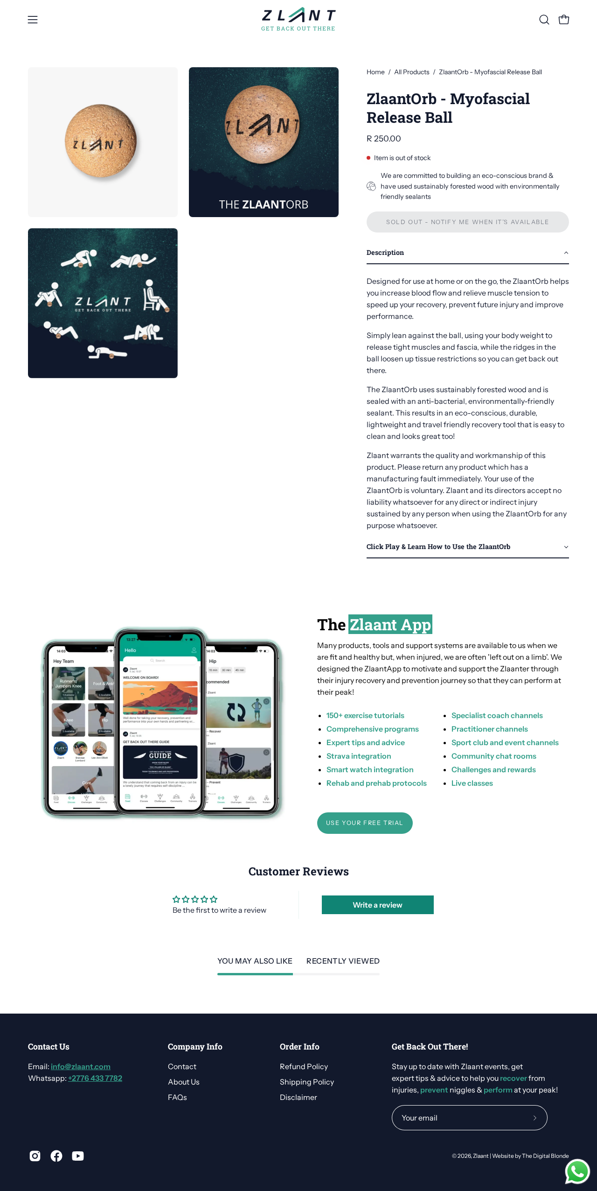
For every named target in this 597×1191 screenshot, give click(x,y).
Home (376, 72)
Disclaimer (298, 1097)
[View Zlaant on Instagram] (35, 1156)
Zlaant (481, 1155)
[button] (544, 19)
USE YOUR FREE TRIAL (365, 822)
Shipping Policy (307, 1081)
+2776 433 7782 (95, 1078)
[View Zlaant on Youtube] (78, 1156)
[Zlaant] (298, 19)
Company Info (195, 1047)
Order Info (299, 1047)
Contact (182, 1066)
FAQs (177, 1097)
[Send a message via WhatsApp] (577, 1171)
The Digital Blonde (545, 1155)
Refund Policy (304, 1066)
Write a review (378, 904)
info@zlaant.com (81, 1066)
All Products (412, 72)
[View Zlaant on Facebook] (56, 1156)
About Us (184, 1081)
